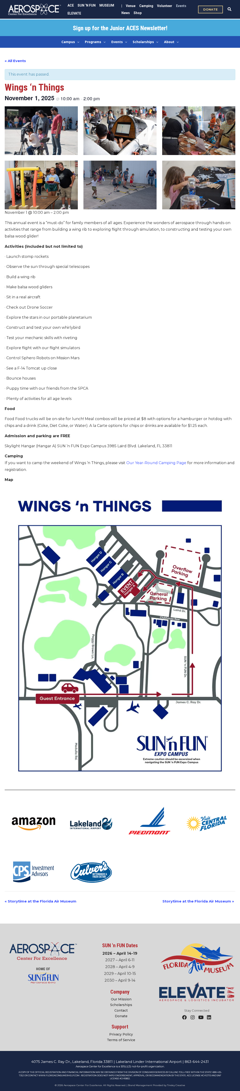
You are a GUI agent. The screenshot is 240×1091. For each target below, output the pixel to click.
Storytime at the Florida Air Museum (40, 901)
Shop (138, 13)
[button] (210, 9)
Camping (146, 6)
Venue (130, 6)
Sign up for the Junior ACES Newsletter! (120, 28)
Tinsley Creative (176, 1085)
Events (181, 6)
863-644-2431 (197, 1061)
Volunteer (164, 6)
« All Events (15, 61)
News (125, 13)
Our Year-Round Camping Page (156, 463)
